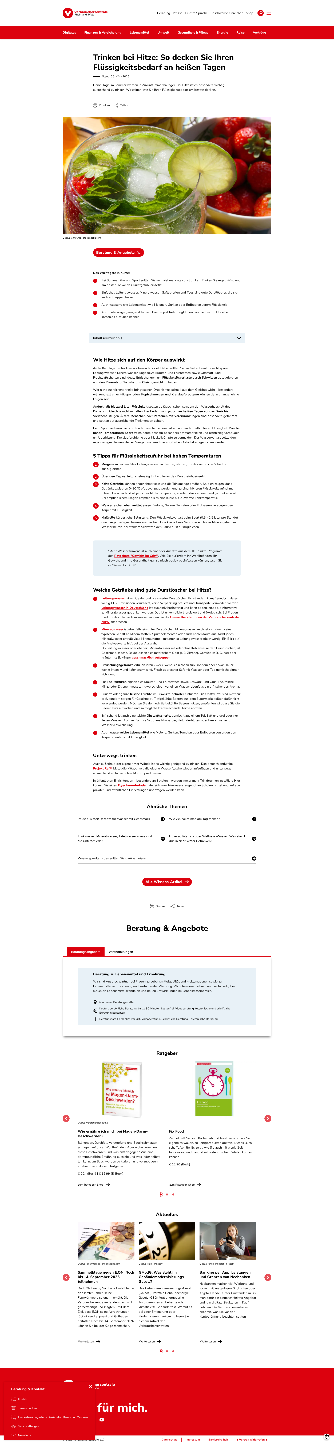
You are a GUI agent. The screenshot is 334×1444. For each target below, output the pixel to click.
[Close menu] (91, 1386)
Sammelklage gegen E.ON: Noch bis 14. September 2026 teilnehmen (106, 1277)
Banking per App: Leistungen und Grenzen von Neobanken (225, 1274)
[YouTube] (101, 1419)
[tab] (161, 1194)
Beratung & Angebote (115, 252)
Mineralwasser (112, 629)
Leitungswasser (113, 598)
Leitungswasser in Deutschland (124, 608)
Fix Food (176, 1131)
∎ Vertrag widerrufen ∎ (252, 1440)
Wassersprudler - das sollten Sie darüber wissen (112, 858)
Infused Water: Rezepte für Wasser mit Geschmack (114, 819)
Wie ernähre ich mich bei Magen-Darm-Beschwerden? (113, 1133)
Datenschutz (169, 1440)
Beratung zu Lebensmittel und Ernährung (129, 974)
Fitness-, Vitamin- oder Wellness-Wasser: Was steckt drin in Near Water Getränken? (207, 838)
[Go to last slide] (66, 1118)
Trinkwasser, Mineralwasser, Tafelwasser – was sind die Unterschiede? (115, 838)
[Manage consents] (327, 1437)
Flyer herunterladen (133, 785)
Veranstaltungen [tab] (121, 952)
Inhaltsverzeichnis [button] (107, 338)
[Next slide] (267, 1118)
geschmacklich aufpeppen (151, 657)
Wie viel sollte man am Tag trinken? (194, 819)
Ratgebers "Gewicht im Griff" (136, 556)
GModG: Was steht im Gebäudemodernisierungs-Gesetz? (162, 1277)
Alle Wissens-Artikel (163, 881)
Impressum (193, 1440)
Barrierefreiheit (218, 1440)
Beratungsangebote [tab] (85, 952)
